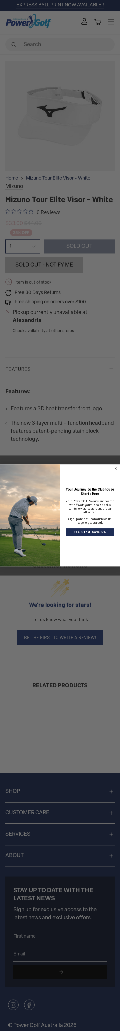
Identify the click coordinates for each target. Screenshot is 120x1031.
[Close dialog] (115, 469)
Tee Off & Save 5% (90, 532)
